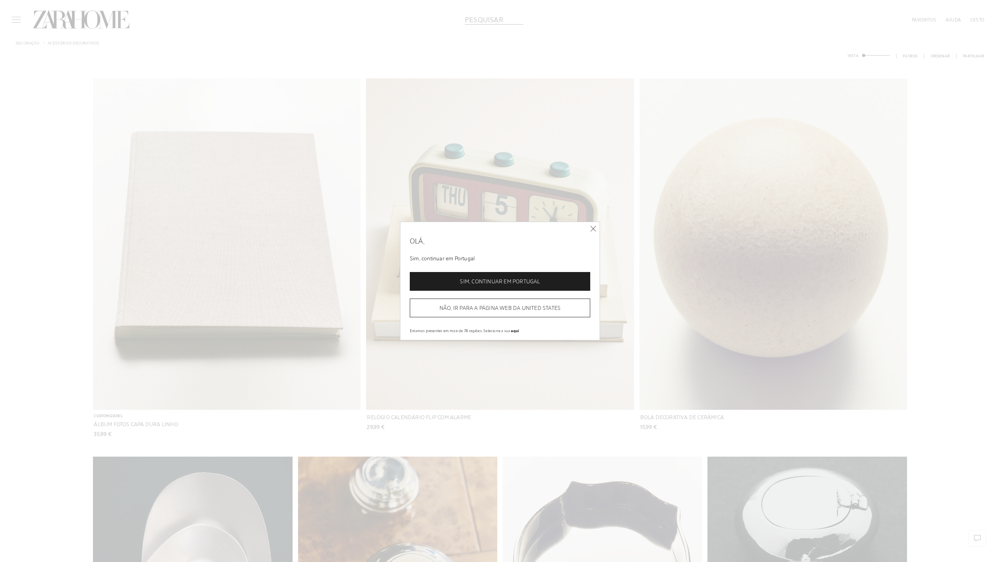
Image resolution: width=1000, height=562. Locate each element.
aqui (515, 330)
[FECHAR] (593, 229)
